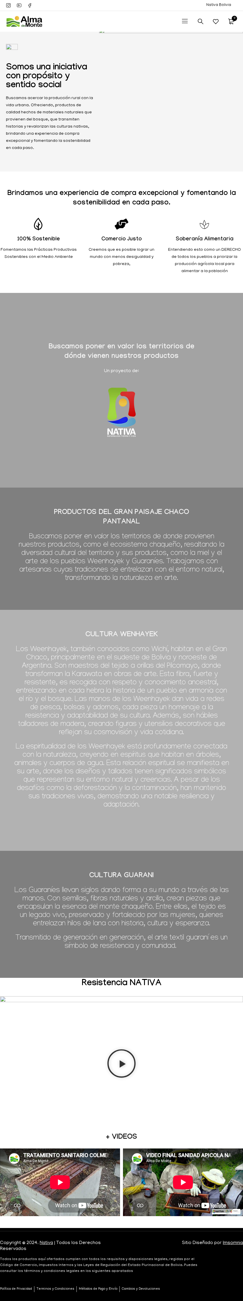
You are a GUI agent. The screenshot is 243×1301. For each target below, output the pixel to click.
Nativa (46, 1243)
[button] (121, 1065)
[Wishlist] (216, 21)
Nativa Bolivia (218, 5)
